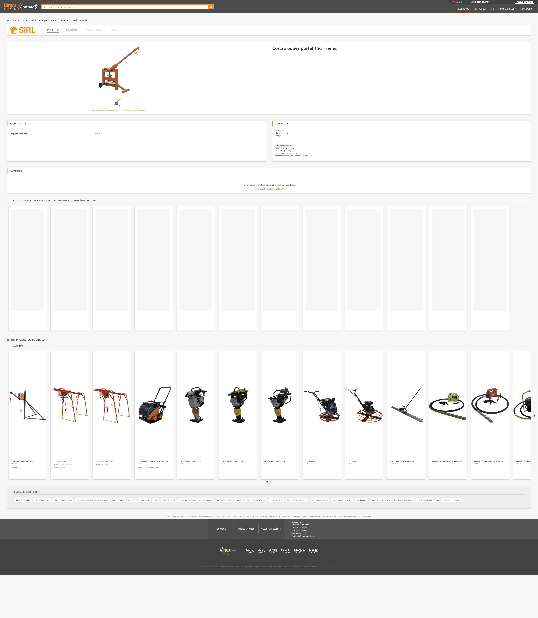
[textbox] (124, 6)
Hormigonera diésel (224, 500)
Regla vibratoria (276, 500)
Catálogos (481, 9)
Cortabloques (361, 500)
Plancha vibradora (23, 500)
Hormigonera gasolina (319, 500)
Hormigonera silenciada (380, 500)
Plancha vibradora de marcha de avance (92, 500)
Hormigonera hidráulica (342, 500)
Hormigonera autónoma (122, 500)
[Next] (534, 416)
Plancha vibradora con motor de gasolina (196, 500)
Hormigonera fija (142, 500)
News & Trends (506, 9)
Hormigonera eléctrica (63, 500)
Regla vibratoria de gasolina (428, 500)
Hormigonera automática (296, 500)
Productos (463, 9)
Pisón (156, 500)
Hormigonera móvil (42, 500)
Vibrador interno (168, 500)
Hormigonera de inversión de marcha (250, 500)
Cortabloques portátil (452, 500)
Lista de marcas (298, 522)
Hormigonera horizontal (403, 500)
